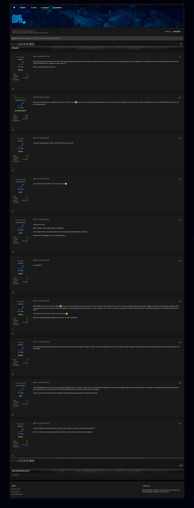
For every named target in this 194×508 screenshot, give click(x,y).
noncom (21, 57)
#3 (180, 138)
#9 (180, 383)
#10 (179, 424)
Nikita (22, 139)
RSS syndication (18, 494)
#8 (180, 342)
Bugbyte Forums (19, 38)
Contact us (16, 491)
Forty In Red (21, 220)
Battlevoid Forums (31, 38)
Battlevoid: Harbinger (46, 38)
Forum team (16, 489)
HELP (34, 7)
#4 (180, 179)
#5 (180, 220)
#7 (180, 301)
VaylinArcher (21, 179)
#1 (180, 57)
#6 (180, 261)
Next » (32, 44)
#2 (180, 97)
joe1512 (21, 424)
